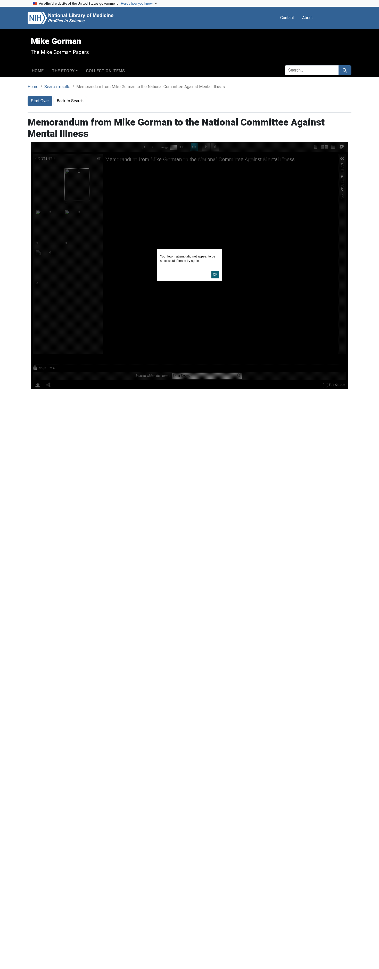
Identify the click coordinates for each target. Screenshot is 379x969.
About (307, 17)
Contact (287, 17)
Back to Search (70, 100)
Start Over (40, 100)
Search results (57, 86)
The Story (63, 70)
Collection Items (105, 70)
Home (38, 70)
